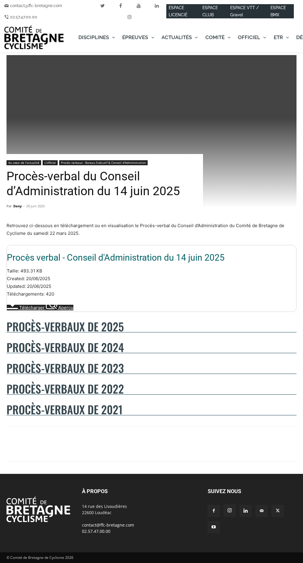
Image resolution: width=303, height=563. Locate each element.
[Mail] (261, 511)
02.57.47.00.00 (23, 17)
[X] (26, 449)
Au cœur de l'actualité (23, 163)
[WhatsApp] (40, 449)
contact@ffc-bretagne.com (36, 5)
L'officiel (50, 163)
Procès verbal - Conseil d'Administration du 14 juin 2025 (116, 257)
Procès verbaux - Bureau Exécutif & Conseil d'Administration (103, 163)
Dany (17, 206)
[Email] (67, 449)
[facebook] (120, 5)
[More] (94, 449)
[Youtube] (214, 527)
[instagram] (129, 17)
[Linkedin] (53, 449)
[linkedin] (156, 5)
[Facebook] (12, 449)
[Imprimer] (80, 449)
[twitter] (102, 5)
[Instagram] (230, 511)
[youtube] (138, 5)
